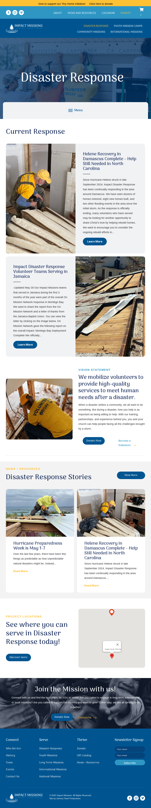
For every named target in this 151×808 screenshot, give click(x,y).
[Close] (117, 644)
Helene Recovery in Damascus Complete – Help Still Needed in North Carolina (109, 161)
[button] (8, 12)
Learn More (97, 241)
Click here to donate (101, 3)
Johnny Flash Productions (68, 798)
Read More (20, 571)
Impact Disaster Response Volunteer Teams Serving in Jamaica (40, 271)
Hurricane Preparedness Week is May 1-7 (37, 546)
